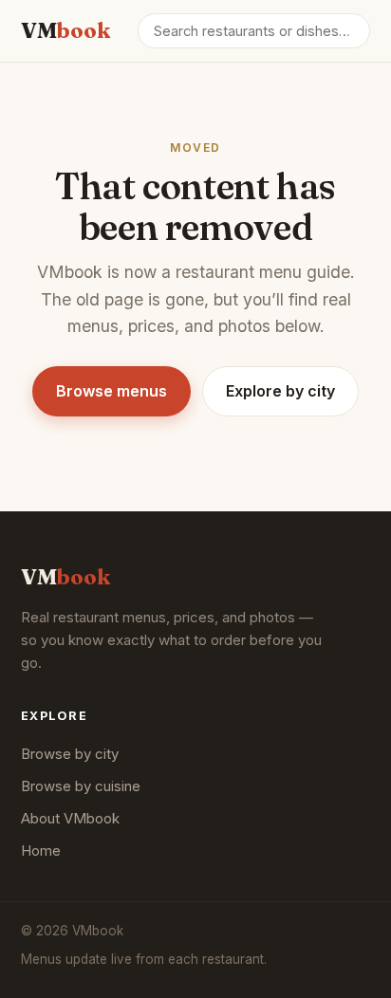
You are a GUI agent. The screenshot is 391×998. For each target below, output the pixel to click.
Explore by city (280, 390)
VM (65, 30)
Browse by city (70, 754)
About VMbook (70, 818)
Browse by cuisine (80, 786)
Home (41, 850)
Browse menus (111, 390)
